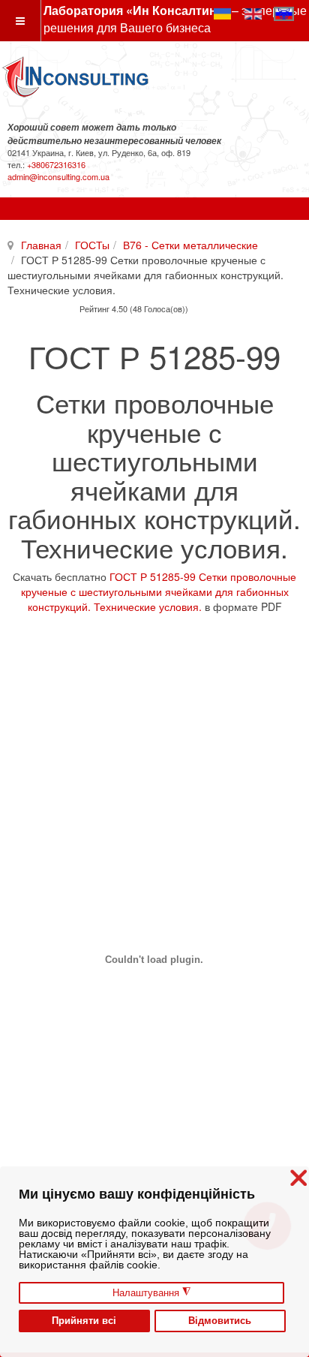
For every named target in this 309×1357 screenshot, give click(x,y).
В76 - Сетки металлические (190, 244)
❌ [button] (299, 1178)
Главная (41, 244)
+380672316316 (56, 164)
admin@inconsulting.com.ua (59, 176)
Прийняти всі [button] (84, 1321)
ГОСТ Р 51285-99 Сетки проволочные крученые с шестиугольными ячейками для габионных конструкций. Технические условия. (159, 591)
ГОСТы (92, 244)
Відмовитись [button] (219, 1321)
